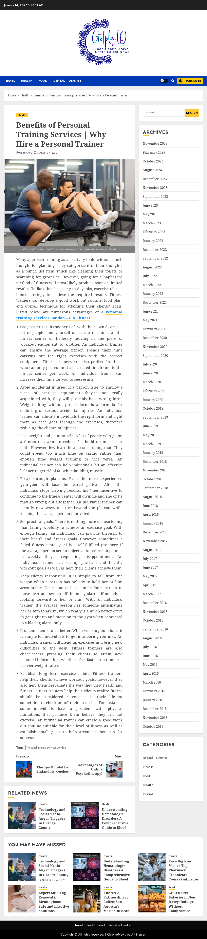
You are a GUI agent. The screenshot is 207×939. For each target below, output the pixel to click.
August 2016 (152, 638)
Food (43, 81)
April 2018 (151, 514)
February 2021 (154, 329)
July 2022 (150, 276)
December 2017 (155, 532)
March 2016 (152, 682)
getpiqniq (25, 153)
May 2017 (150, 576)
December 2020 (155, 337)
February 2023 (154, 232)
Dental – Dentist (67, 81)
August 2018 (152, 497)
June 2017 (150, 567)
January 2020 (153, 399)
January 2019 (153, 452)
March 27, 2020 (47, 153)
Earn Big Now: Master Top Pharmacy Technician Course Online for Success (184, 872)
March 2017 (152, 594)
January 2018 (153, 523)
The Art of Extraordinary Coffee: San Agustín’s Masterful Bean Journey (116, 904)
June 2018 (150, 505)
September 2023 (155, 196)
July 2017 (150, 558)
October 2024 (153, 161)
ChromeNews (116, 934)
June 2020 (150, 373)
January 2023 (153, 240)
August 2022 (152, 267)
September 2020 (155, 355)
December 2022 (155, 249)
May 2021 (150, 320)
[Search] (172, 81)
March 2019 (152, 444)
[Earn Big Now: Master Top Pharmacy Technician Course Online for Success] (152, 867)
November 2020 (155, 346)
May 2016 (150, 664)
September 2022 (155, 258)
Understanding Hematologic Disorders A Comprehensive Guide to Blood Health (115, 820)
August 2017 (152, 550)
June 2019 (150, 426)
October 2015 (153, 726)
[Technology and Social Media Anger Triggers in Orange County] (22, 815)
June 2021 (150, 311)
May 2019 (150, 435)
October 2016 (153, 620)
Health (27, 81)
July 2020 (150, 364)
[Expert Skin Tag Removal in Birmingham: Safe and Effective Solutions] (22, 898)
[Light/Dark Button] (164, 81)
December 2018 (155, 461)
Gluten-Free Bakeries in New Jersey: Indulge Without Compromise (182, 902)
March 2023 (152, 223)
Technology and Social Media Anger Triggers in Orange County (52, 818)
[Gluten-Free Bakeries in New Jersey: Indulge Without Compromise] (152, 898)
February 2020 (154, 391)
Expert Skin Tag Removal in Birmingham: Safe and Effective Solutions (54, 902)
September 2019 (155, 417)
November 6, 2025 (53, 880)
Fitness (148, 767)
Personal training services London (46, 748)
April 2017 (151, 585)
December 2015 (155, 708)
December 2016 (155, 602)
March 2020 (152, 382)
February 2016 (154, 691)
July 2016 (150, 647)
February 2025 (154, 152)
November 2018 (155, 470)
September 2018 (155, 488)
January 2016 (153, 700)
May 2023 (150, 214)
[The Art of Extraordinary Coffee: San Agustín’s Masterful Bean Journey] (86, 898)
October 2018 (153, 479)
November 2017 (155, 541)
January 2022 (153, 293)
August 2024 (152, 170)
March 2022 (152, 285)
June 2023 (150, 205)
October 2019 (153, 408)
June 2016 (150, 656)
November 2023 (155, 187)
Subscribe (193, 81)
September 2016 (155, 629)
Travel (9, 81)
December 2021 (155, 302)
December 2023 (155, 179)
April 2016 (151, 673)
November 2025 (155, 143)
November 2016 (155, 611)
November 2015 (155, 717)
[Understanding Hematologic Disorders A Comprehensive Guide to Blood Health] (85, 815)
